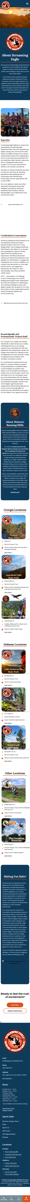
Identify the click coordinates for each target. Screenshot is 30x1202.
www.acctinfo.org (7, 294)
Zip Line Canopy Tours (10, 1121)
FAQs (4, 1124)
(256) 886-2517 (7, 1068)
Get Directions (7, 1078)
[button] (27, 3)
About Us (5, 1128)
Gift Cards (6, 1131)
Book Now (15, 1005)
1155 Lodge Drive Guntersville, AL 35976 (14, 1075)
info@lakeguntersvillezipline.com (12, 1061)
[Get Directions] (12, 1078)
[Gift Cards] (11, 1130)
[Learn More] (12, 552)
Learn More (8, 552)
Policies (5, 1137)
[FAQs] (7, 1124)
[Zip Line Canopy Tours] (20, 1121)
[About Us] (10, 1127)
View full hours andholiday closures (8, 1109)
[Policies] (9, 1137)
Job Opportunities (8, 1134)
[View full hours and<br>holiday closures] (15, 1109)
